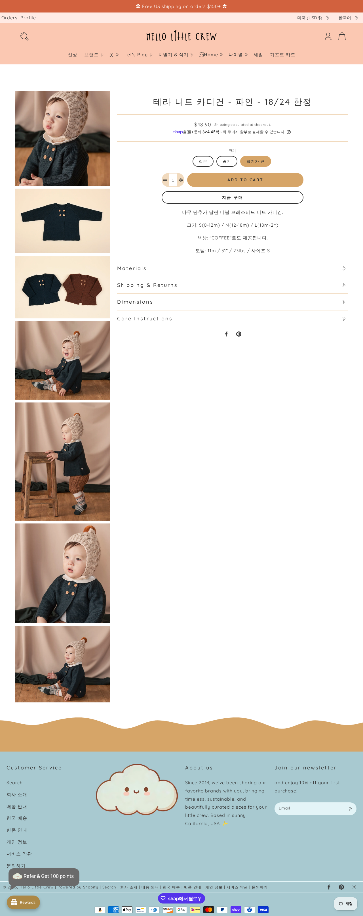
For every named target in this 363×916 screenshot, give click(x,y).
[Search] (24, 36)
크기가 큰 (255, 161)
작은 (203, 161)
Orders (9, 17)
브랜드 (91, 54)
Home (208, 54)
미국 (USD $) (309, 17)
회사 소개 (17, 794)
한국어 (344, 17)
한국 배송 (17, 818)
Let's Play (136, 54)
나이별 (236, 54)
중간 (227, 161)
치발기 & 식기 (173, 54)
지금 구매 (232, 197)
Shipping (222, 124)
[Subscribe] (350, 808)
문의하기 (16, 866)
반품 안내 (17, 830)
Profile (28, 17)
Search (15, 782)
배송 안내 (17, 806)
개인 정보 (17, 842)
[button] (93, 54)
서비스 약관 (19, 854)
